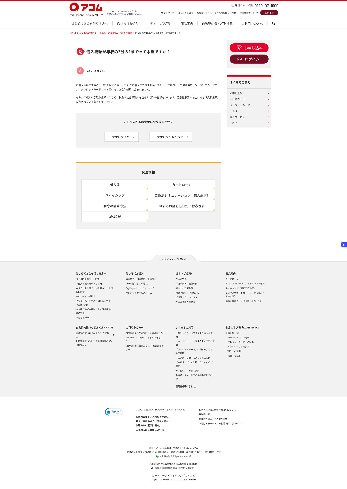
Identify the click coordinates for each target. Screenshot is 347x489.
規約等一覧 (204, 414)
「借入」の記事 (233, 351)
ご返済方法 (181, 278)
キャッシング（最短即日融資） (241, 288)
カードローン (232, 278)
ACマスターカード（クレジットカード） (245, 283)
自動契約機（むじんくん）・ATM (94, 327)
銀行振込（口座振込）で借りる (141, 278)
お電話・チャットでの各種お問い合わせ (216, 12)
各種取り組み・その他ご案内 (213, 418)
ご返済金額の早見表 (185, 301)
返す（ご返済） (184, 273)
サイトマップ (167, 12)
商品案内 (231, 273)
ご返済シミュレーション (188, 297)
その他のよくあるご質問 (188, 370)
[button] (114, 412)
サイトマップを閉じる (175, 259)
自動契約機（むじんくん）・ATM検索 (92, 334)
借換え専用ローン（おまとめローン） (244, 300)
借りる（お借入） (136, 273)
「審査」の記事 (233, 355)
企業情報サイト (247, 12)
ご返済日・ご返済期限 (186, 283)
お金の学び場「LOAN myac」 (243, 327)
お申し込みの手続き (85, 296)
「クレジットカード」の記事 (240, 341)
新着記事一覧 (232, 332)
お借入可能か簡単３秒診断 (89, 283)
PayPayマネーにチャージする (140, 288)
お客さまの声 (82, 317)
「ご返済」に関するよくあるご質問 (193, 357)
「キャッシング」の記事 (237, 346)
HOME (73, 32)
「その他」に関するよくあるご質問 (114, 32)
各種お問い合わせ (186, 386)
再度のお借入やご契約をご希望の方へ (144, 332)
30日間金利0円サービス (87, 278)
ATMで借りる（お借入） (137, 283)
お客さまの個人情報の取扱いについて (217, 409)
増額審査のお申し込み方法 (139, 292)
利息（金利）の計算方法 (188, 292)
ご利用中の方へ (134, 327)
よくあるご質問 (185, 12)
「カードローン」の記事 (237, 337)
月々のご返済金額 (184, 288)
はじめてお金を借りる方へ (91, 273)
